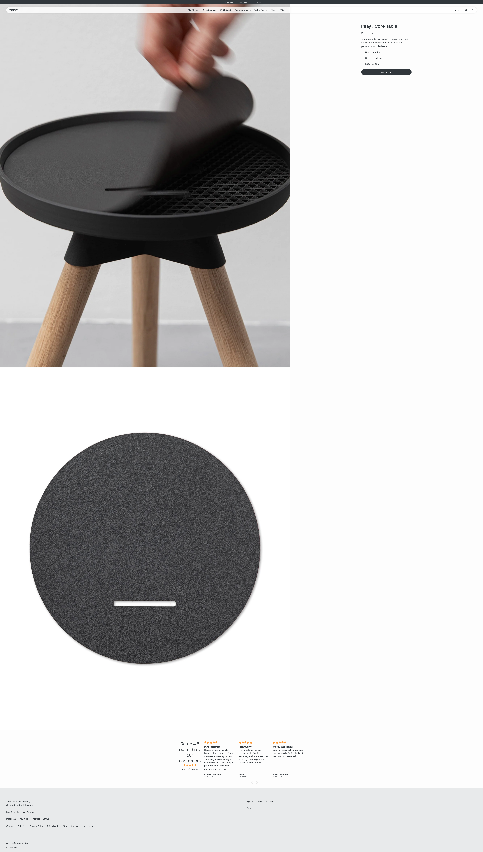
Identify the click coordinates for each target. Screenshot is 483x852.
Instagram (11, 818)
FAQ (282, 10)
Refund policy (53, 826)
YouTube (23, 818)
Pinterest (35, 818)
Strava (46, 818)
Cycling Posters (261, 10)
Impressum (88, 826)
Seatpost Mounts (243, 10)
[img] (190, 765)
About (274, 10)
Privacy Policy (36, 826)
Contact (10, 826)
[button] (466, 10)
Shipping (22, 826)
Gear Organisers (209, 10)
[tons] (13, 10)
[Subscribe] (473, 808)
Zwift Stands (226, 10)
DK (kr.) (456, 10)
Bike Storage (193, 10)
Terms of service (71, 826)
